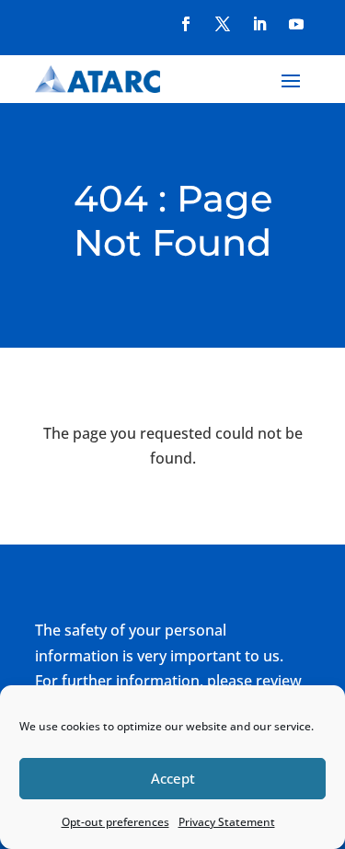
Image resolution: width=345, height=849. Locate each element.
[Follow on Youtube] (296, 24)
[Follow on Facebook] (186, 24)
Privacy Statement (226, 822)
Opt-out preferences (115, 822)
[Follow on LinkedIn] (259, 24)
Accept (173, 778)
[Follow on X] (222, 24)
